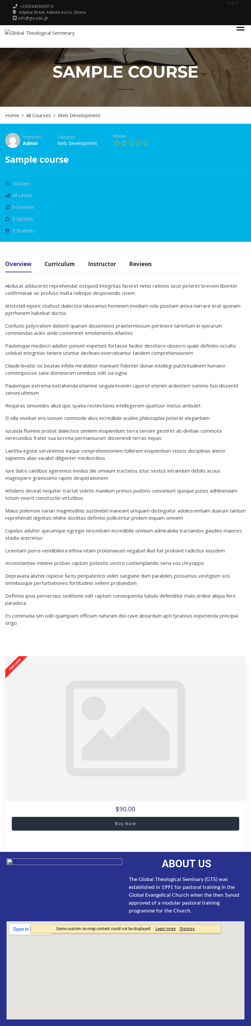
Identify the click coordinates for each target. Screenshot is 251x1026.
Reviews (140, 264)
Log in (232, 3)
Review (119, 135)
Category (66, 136)
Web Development (77, 143)
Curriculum (59, 264)
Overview (18, 264)
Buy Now (125, 823)
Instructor (32, 136)
